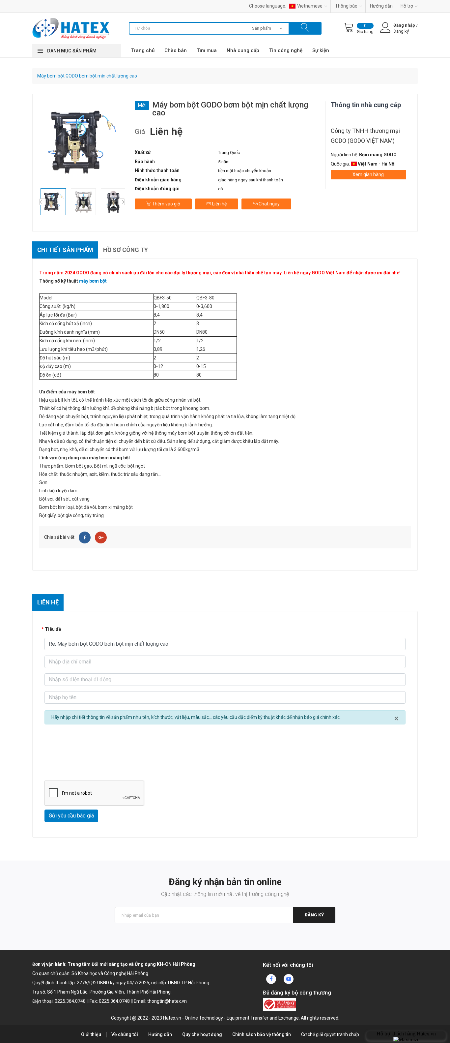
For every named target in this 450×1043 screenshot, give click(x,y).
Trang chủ (143, 50)
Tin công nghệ (285, 50)
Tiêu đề (53, 629)
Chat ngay (269, 203)
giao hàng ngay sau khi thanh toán (250, 179)
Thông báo (346, 6)
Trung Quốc (229, 152)
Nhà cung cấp (243, 50)
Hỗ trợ (407, 6)
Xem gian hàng (368, 174)
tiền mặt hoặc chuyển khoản (244, 170)
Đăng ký (314, 914)
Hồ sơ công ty (125, 249)
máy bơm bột (93, 281)
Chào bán (175, 50)
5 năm (224, 161)
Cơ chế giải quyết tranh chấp (330, 1034)
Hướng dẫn (381, 6)
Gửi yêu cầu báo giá (71, 816)
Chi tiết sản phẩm (65, 249)
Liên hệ (219, 203)
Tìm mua (207, 50)
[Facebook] (85, 537)
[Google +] (101, 537)
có (220, 188)
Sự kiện (320, 50)
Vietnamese (310, 6)
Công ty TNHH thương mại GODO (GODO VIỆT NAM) (365, 135)
